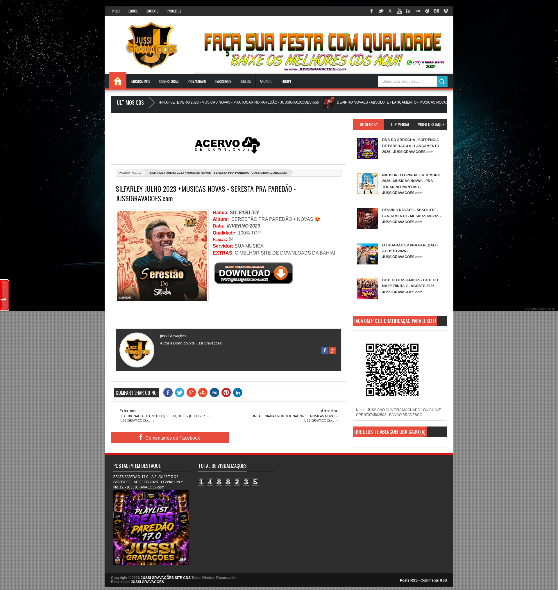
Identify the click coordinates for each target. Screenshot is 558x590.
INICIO (116, 11)
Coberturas (169, 81)
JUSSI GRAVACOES (147, 582)
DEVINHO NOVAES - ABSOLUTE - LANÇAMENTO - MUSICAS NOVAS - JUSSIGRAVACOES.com (388, 102)
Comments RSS (434, 580)
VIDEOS (245, 81)
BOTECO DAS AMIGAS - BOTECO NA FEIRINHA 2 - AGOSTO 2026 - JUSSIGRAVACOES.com (410, 286)
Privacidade (197, 81)
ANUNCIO (266, 81)
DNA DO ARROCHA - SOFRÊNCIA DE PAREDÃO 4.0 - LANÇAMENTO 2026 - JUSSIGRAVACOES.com (410, 146)
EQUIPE (286, 81)
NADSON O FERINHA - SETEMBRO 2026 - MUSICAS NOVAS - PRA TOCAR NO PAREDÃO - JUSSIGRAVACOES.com (201, 102)
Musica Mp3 (140, 81)
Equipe (133, 11)
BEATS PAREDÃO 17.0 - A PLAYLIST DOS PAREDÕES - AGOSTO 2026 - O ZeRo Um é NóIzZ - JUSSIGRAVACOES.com (148, 482)
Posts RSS (409, 580)
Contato (152, 11)
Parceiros (174, 11)
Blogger (302, 111)
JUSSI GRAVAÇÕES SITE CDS (166, 578)
